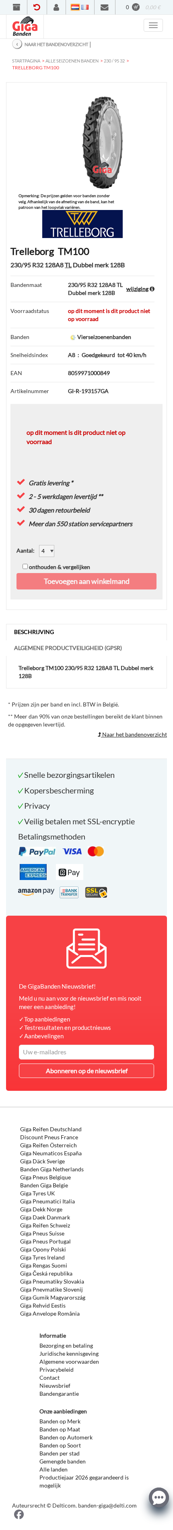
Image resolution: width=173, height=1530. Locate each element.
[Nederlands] (75, 7)
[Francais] (85, 7)
